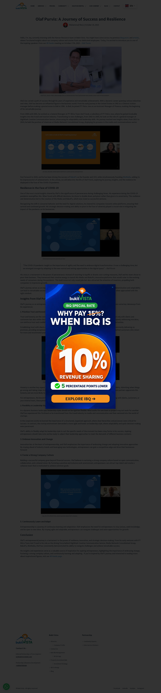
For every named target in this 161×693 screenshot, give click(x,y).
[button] (112, 287)
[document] (80, 346)
